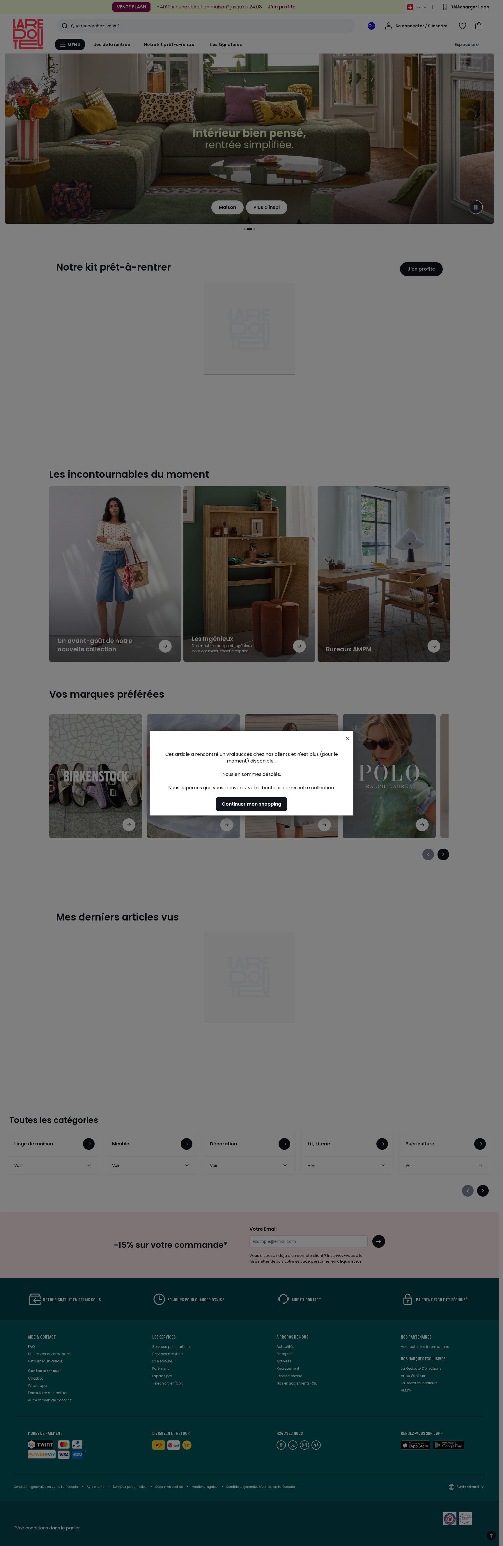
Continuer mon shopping (251, 803)
